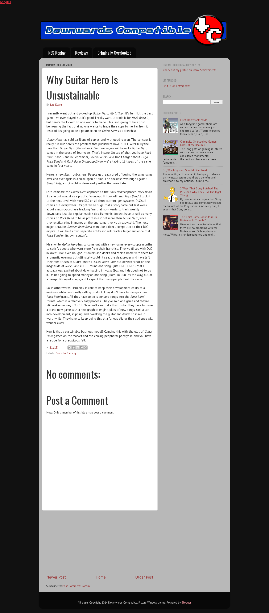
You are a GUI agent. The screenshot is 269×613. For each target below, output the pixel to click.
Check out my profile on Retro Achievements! (190, 70)
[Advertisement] (99, 542)
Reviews (81, 53)
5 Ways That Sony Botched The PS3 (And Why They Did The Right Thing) (200, 191)
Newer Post (56, 577)
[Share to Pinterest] (85, 347)
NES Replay (57, 53)
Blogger (186, 602)
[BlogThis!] (73, 347)
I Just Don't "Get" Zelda (193, 120)
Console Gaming (66, 353)
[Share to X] (77, 347)
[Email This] (69, 347)
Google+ (5, 2)
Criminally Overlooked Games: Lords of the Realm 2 (198, 143)
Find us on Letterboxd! (176, 86)
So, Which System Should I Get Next (185, 170)
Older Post (144, 577)
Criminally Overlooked (114, 53)
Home (101, 577)
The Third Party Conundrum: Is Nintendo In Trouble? (198, 218)
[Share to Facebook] (81, 347)
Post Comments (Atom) (76, 586)
